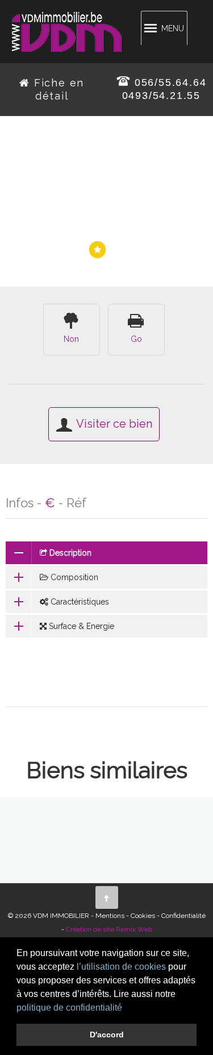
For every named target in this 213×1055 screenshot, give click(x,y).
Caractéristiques (78, 601)
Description (69, 552)
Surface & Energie (80, 626)
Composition (73, 577)
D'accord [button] (107, 1034)
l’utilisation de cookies (121, 966)
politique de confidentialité (69, 1007)
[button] (126, 1008)
